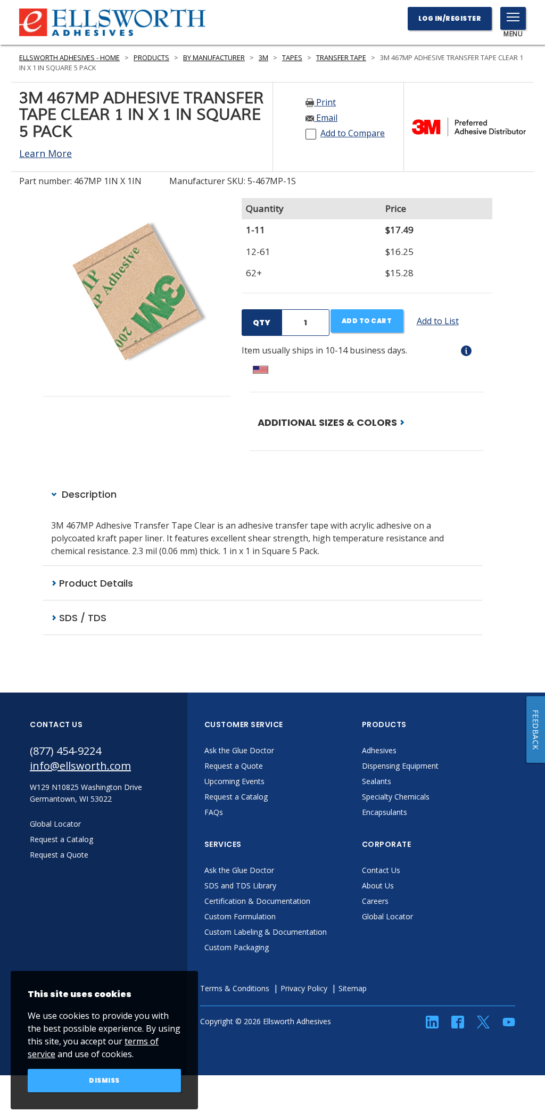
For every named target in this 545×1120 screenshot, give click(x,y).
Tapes (292, 57)
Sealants (376, 781)
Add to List (438, 321)
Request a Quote (233, 766)
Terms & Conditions (234, 988)
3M (263, 57)
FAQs (213, 812)
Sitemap (352, 988)
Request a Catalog (236, 797)
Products (151, 57)
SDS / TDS (81, 617)
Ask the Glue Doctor (239, 750)
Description (88, 494)
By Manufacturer (214, 57)
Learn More (45, 153)
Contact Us (381, 870)
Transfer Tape (341, 57)
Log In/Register (450, 18)
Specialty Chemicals (396, 797)
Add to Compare (352, 133)
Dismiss (104, 1080)
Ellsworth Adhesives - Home (69, 57)
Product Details (94, 583)
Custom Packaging (236, 947)
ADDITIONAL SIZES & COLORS (328, 422)
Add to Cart (367, 320)
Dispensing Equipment (400, 766)
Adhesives (379, 750)
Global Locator (387, 916)
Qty (261, 322)
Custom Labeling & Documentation (265, 932)
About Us (378, 885)
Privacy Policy (303, 988)
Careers (375, 901)
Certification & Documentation (257, 901)
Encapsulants (384, 812)
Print (325, 102)
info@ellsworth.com (80, 766)
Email (325, 117)
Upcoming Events (234, 781)
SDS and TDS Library (240, 885)
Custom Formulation (240, 916)
